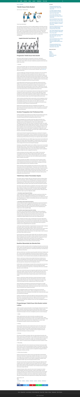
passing (35, 380)
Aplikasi (25, 1)
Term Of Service (59, 392)
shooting (39, 380)
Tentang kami (54, 392)
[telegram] (45, 385)
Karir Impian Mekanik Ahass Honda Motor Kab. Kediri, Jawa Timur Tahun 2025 (56, 36)
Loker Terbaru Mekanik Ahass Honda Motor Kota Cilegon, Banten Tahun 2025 (56, 16)
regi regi (20, 9)
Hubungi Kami (23, 392)
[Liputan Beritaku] (17, 1)
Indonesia (31, 380)
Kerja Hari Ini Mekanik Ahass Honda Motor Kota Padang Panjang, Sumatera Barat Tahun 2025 (56, 27)
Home (21, 1)
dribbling (27, 380)
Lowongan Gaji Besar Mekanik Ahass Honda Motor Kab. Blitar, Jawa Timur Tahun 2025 (55, 12)
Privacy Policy (42, 392)
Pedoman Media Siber (35, 392)
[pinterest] (32, 385)
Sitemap (49, 392)
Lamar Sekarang (28, 392)
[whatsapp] (39, 385)
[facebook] (20, 385)
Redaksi (46, 392)
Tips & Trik (45, 1)
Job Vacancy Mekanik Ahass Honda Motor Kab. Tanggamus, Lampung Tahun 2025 (56, 23)
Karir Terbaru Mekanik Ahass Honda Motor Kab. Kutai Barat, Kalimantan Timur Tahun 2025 (56, 31)
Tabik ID (50, 52)
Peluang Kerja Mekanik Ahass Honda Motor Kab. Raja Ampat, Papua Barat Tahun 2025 (55, 45)
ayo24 (50, 51)
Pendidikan (39, 1)
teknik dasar (44, 380)
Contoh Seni (51, 56)
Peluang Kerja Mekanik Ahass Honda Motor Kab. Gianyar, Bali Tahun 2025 (55, 7)
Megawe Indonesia (52, 55)
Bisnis (30, 1)
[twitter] (26, 385)
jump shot (44, 69)
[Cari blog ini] (62, 1)
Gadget (33, 1)
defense (23, 380)
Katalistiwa (51, 53)
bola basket (19, 380)
